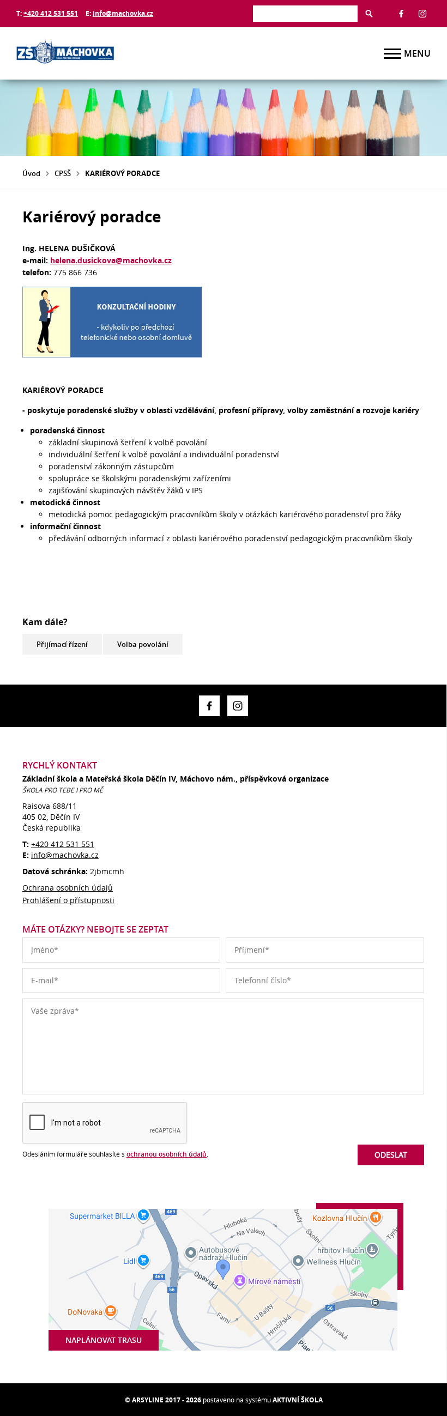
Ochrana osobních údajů (67, 887)
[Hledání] (305, 13)
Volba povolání (142, 644)
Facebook (401, 13)
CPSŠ (63, 173)
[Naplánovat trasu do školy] (223, 1280)
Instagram (422, 13)
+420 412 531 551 (50, 13)
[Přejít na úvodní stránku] (81, 53)
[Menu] (392, 54)
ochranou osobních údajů (166, 1154)
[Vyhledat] (369, 13)
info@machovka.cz (123, 13)
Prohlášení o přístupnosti (68, 900)
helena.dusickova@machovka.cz (111, 260)
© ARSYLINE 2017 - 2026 (163, 1400)
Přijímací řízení (62, 644)
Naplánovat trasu (103, 1340)
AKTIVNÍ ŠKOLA (298, 1400)
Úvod (31, 173)
